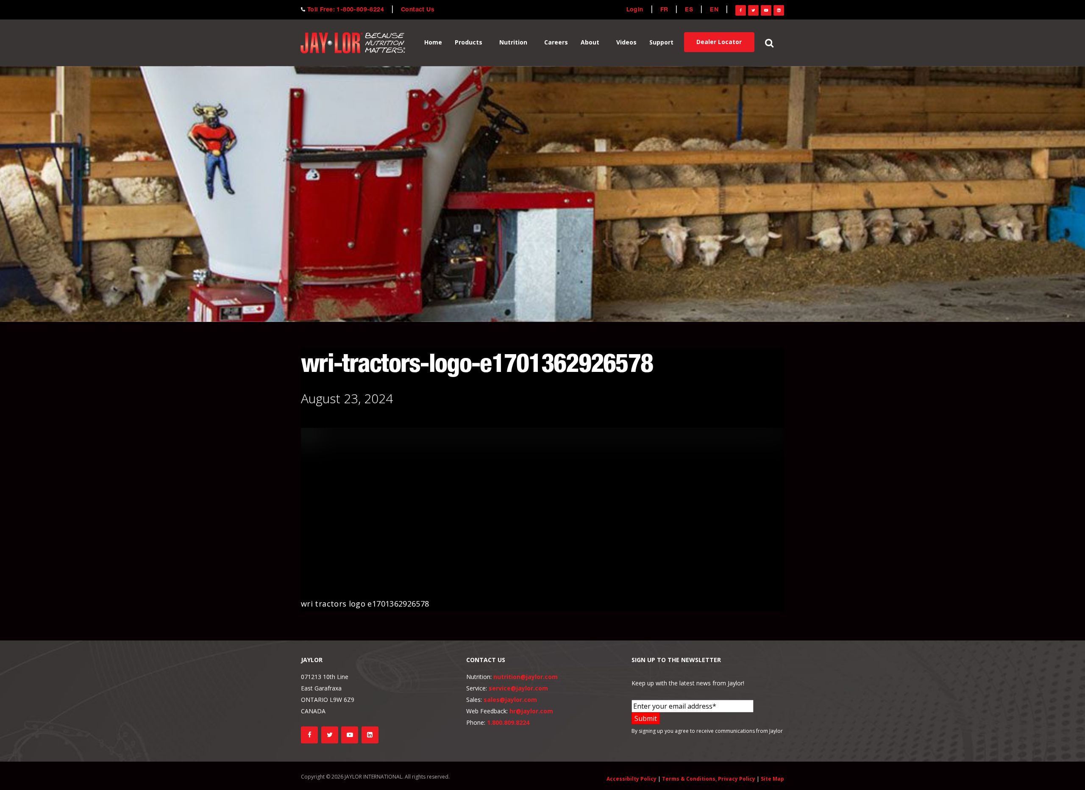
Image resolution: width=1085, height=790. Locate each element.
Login (634, 10)
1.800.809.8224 (508, 722)
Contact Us (417, 10)
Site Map (772, 778)
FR (664, 10)
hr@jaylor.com (531, 711)
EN (714, 10)
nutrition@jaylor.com (525, 677)
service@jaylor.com (518, 688)
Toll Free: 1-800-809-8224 (345, 10)
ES (689, 10)
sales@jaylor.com (510, 700)
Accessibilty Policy (631, 778)
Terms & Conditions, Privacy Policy (708, 778)
